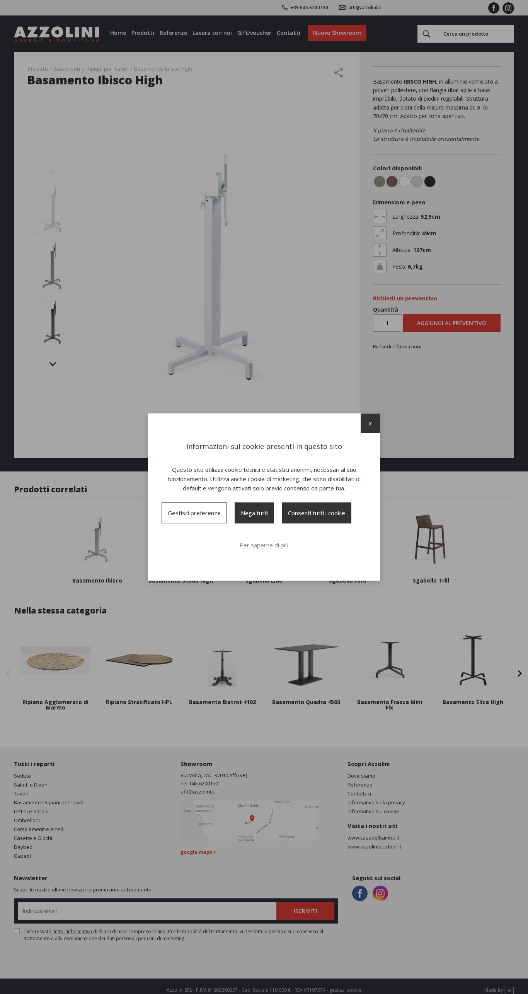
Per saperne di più (264, 545)
